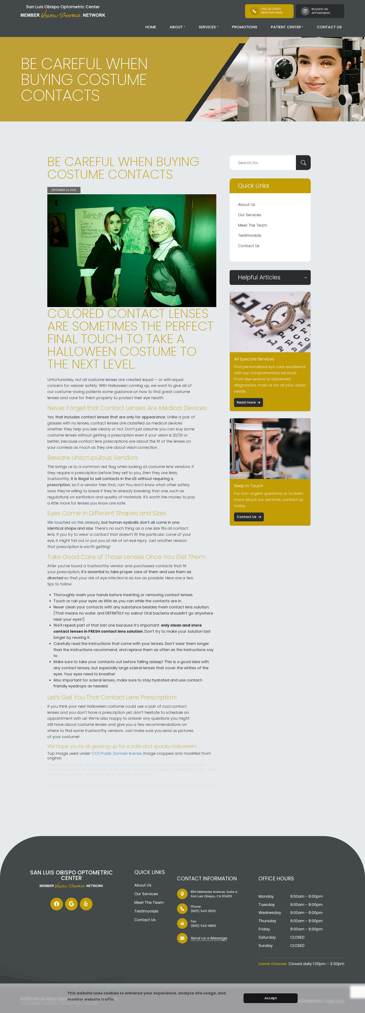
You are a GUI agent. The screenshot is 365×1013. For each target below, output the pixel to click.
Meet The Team (252, 225)
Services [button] (207, 27)
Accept (270, 998)
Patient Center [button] (286, 27)
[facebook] (56, 904)
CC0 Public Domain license (117, 753)
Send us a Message (209, 938)
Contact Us (329, 27)
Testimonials (249, 235)
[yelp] (86, 904)
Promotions (244, 27)
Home (150, 27)
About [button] (176, 27)
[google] (71, 904)
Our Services (249, 215)
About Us (246, 204)
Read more (246, 402)
